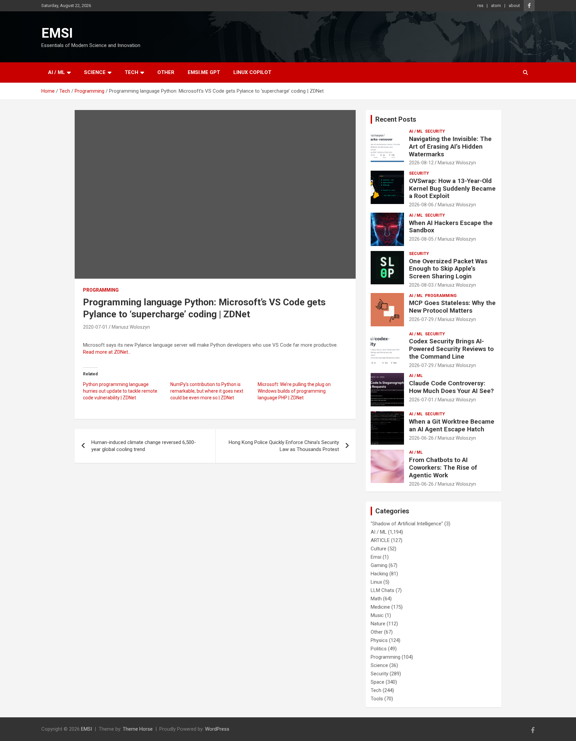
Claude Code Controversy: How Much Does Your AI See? (451, 387)
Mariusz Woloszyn (131, 327)
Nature (378, 624)
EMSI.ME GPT (204, 72)
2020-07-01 (95, 327)
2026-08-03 (421, 285)
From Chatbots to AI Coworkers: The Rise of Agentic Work (443, 467)
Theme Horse (138, 729)
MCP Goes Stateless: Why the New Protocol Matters (452, 306)
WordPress (217, 729)
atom (496, 5)
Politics (379, 649)
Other (165, 72)
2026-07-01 (421, 399)
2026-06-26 (421, 438)
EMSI (57, 33)
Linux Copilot (252, 72)
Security (435, 131)
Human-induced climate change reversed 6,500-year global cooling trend (143, 445)
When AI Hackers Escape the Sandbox (451, 226)
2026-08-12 (421, 162)
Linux (376, 582)
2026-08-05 (421, 239)
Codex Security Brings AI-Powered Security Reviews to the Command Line (451, 348)
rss (480, 5)
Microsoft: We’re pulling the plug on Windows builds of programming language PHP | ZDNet (294, 391)
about (514, 5)
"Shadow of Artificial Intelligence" (407, 524)
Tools (377, 699)
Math (376, 599)
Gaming (379, 565)
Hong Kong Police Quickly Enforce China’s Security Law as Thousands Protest (284, 445)
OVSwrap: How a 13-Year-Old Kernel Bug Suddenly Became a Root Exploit (452, 188)
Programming (101, 290)
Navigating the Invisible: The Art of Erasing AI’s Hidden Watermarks (450, 146)
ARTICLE (380, 540)
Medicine (380, 607)
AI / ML (56, 72)
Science (95, 72)
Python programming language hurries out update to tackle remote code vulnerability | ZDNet (120, 391)
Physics (379, 640)
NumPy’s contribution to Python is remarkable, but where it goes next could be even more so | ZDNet (206, 391)
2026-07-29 (421, 319)
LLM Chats (382, 590)
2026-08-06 (421, 204)
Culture (378, 549)
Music (377, 615)
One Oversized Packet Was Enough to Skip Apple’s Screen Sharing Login (448, 268)
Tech (131, 72)
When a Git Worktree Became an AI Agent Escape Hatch (451, 425)
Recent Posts (395, 119)
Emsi (376, 557)
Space (377, 682)
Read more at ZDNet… (107, 352)
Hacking (379, 574)
